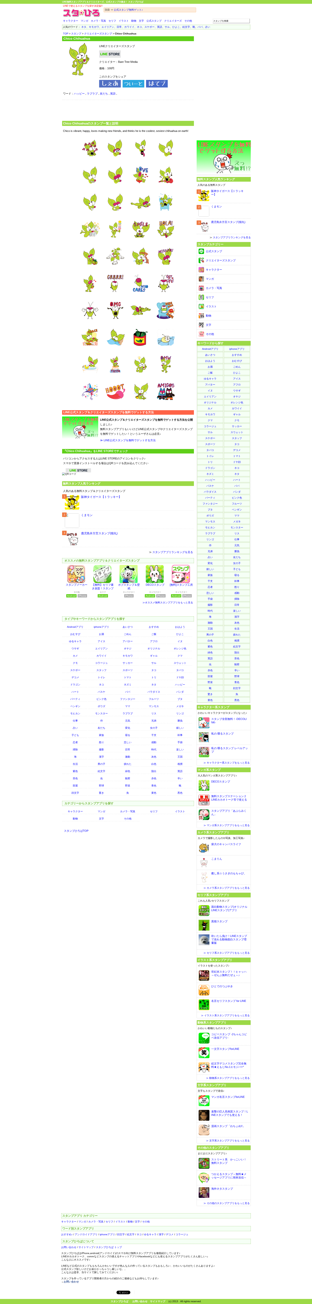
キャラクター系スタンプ (213, 707)
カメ (75, 655)
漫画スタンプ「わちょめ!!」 (228, 1126)
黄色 (153, 792)
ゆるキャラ (75, 641)
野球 (101, 785)
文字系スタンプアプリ (212, 1085)
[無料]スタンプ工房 (181, 584)
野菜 (127, 785)
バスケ (101, 691)
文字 (141, 20)
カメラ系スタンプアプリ (213, 832)
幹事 (180, 735)
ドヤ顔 (180, 677)
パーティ (75, 699)
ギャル (154, 655)
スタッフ (101, 670)
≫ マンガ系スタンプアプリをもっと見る (226, 825)
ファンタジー (127, 699)
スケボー (149, 26)
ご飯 (153, 634)
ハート (75, 691)
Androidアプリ (75, 626)
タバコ (180, 670)
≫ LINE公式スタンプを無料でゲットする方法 (128, 440)
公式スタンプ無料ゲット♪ (128, 9)
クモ (75, 662)
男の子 (101, 763)
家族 (101, 735)
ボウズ (101, 706)
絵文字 (186, 26)
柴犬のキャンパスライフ (226, 844)
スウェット (180, 662)
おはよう (180, 626)
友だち (104, 93)
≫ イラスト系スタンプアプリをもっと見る (225, 1015)
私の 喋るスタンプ (222, 733)
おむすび (75, 634)
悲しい (127, 742)
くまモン (87, 515)
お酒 (101, 634)
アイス (101, 641)
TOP (65, 33)
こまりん (216, 858)
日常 (119, 26)
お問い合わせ (68, 1247)
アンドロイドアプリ (86, 1234)
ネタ (83, 26)
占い (207, 26)
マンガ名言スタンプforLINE (228, 1096)
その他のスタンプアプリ (213, 1147)
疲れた (127, 763)
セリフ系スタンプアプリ (213, 895)
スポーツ (128, 670)
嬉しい (180, 727)
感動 (153, 742)
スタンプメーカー (76, 584)
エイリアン (107, 26)
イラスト (124, 20)
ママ (127, 706)
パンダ (180, 691)
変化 (127, 727)
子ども (75, 735)
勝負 (180, 720)
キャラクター (70, 20)
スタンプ (76, 33)
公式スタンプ (154, 20)
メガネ (180, 706)
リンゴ (180, 713)
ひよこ (176, 26)
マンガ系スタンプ (209, 769)
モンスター (101, 713)
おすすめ (154, 626)
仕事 (75, 720)
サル (167, 26)
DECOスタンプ (155, 584)
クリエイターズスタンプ (98, 33)
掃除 (75, 749)
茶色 (75, 778)
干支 (153, 735)
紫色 (75, 771)
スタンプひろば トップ (109, 1247)
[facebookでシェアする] (110, 86)
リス (153, 713)
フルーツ (154, 699)
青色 (153, 785)
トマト (127, 677)
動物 (133, 20)
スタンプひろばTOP (76, 830)
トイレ (101, 677)
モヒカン (75, 713)
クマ (180, 655)
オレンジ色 (180, 648)
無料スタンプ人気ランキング (81, 483)
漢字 (101, 756)
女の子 (154, 727)
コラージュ (101, 662)
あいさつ (128, 626)
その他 (188, 20)
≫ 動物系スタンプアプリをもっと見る (228, 1078)
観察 (127, 778)
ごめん (127, 634)
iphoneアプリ (101, 626)
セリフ (112, 20)
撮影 (101, 749)
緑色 (127, 771)
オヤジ (127, 648)
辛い (180, 778)
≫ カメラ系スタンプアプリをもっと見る (226, 887)
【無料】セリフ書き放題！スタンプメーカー (103, 588)
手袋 (180, 742)
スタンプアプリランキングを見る (172, 552)
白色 (153, 763)
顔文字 (75, 792)
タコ (153, 670)
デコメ (75, 677)
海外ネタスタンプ (222, 1188)
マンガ (84, 20)
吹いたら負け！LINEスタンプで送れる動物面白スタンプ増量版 (229, 939)
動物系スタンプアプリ (212, 1022)
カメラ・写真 (98, 20)
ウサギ (75, 648)
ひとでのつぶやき (222, 986)
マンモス (154, 706)
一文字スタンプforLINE (225, 1048)
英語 (159, 26)
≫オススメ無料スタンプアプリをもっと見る (167, 602)
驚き (101, 792)
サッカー (128, 662)
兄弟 (153, 720)
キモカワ (94, 26)
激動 (127, 756)
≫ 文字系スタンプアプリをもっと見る (228, 1140)
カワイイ (129, 26)
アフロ (154, 641)
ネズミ (127, 684)
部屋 (75, 785)
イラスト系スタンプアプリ (215, 959)
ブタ (180, 699)
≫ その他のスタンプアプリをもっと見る (226, 1203)
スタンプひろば (119, 1301)
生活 (75, 763)
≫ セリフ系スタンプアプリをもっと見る (226, 952)
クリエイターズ (173, 20)
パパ (200, 26)
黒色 (180, 792)
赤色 (153, 778)
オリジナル (154, 648)
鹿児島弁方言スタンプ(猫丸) (99, 533)
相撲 (180, 763)
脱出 (153, 771)
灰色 (153, 756)
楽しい (180, 749)
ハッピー (79, 93)
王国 (180, 756)
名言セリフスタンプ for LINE (228, 1000)
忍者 (75, 742)
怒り (101, 742)
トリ (153, 677)
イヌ (180, 641)
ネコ (139, 26)
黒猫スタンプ (219, 921)
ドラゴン (75, 684)
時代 (153, 749)
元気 (127, 720)
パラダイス (154, 691)
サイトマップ (86, 1247)
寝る (127, 735)
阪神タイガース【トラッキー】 (101, 496)
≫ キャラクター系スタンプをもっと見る (226, 762)
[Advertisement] (128, 110)
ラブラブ (92, 93)
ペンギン (75, 706)
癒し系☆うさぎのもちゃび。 (228, 873)
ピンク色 (101, 699)
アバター (128, 641)
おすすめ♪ (67, 1234)
